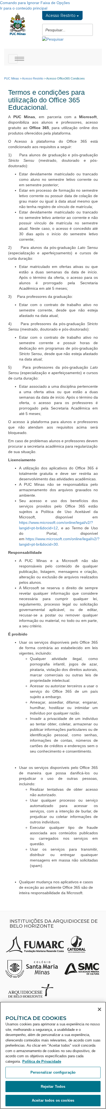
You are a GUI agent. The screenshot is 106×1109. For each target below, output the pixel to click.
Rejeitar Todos (53, 1086)
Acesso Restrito (61, 15)
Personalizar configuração (53, 1072)
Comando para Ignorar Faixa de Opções (35, 3)
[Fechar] (99, 1009)
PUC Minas (11, 78)
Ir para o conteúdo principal (23, 8)
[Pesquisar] (53, 38)
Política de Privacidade (41, 1061)
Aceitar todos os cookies (53, 1100)
